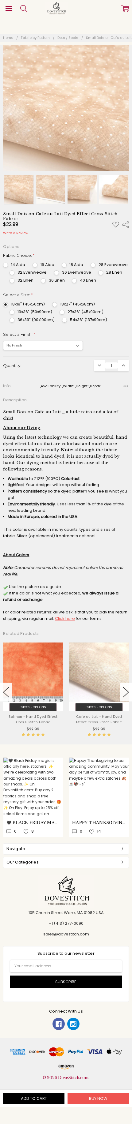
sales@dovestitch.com (66, 934)
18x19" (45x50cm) (28, 304)
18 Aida (76, 265)
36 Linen (57, 280)
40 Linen (88, 280)
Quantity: (12, 365)
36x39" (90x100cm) (36, 320)
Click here (65, 618)
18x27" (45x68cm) (77, 304)
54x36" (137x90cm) (88, 320)
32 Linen (25, 280)
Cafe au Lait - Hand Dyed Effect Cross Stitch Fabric (99, 719)
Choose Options (33, 707)
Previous (6, 692)
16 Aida (47, 265)
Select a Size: (18, 294)
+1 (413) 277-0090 (66, 923)
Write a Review (15, 233)
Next (126, 692)
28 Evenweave (113, 265)
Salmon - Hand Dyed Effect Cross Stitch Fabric (33, 719)
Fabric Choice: (18, 255)
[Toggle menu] (8, 8)
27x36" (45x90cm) (85, 312)
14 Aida (18, 265)
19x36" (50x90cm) (34, 312)
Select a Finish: (19, 334)
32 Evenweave (32, 272)
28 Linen (114, 272)
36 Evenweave (76, 272)
